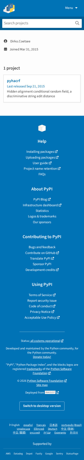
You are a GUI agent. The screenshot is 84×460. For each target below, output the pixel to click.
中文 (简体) (67, 429)
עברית (47, 433)
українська (23, 429)
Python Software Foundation (52, 371)
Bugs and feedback (42, 247)
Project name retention (40, 168)
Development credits (40, 269)
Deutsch (52, 429)
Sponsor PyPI (42, 264)
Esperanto (60, 433)
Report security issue (42, 300)
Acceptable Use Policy (40, 317)
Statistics (42, 210)
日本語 (54, 425)
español (28, 425)
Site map (42, 385)
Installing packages (40, 151)
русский (35, 433)
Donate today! (42, 357)
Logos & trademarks (42, 216)
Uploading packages (40, 157)
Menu (69, 7)
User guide (40, 163)
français (41, 425)
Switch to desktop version (42, 405)
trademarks (34, 369)
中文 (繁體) (19, 433)
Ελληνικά (39, 429)
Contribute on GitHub (40, 252)
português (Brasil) (71, 425)
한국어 (74, 433)
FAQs (42, 174)
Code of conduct (40, 306)
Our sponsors (42, 222)
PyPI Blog (40, 199)
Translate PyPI (40, 258)
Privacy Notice (40, 311)
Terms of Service (40, 295)
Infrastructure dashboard (40, 205)
